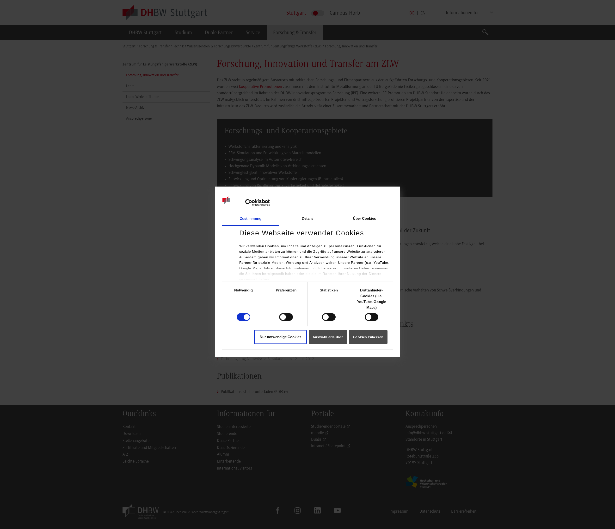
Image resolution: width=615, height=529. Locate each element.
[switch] (286, 317)
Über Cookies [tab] (364, 218)
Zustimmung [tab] (250, 218)
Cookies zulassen (368, 337)
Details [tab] (308, 218)
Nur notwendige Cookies (280, 337)
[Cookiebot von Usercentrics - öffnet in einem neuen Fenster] (249, 202)
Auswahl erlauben (328, 337)
